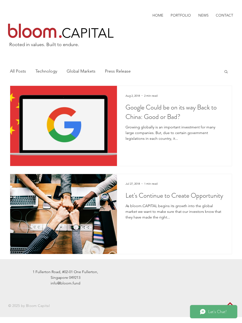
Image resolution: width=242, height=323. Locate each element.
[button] (226, 72)
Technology (46, 71)
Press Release (118, 71)
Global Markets (81, 71)
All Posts (18, 71)
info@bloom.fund (65, 283)
